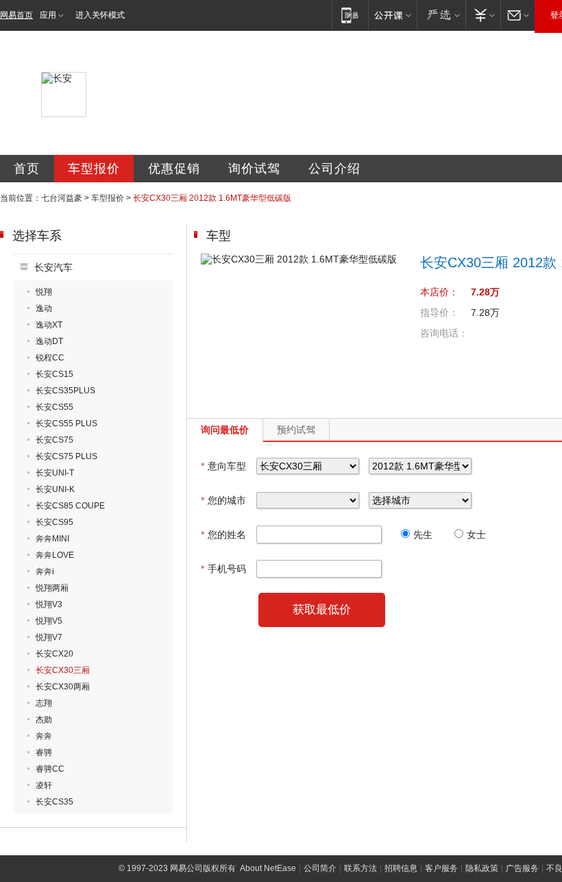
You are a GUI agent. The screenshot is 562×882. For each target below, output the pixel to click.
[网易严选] (441, 14)
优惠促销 (174, 168)
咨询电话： (444, 333)
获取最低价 (322, 609)
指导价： (439, 312)
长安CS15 (54, 374)
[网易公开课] (392, 14)
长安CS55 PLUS (66, 423)
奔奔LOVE (55, 555)
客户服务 (441, 868)
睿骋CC (50, 769)
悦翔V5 (49, 621)
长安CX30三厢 (63, 670)
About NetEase (268, 868)
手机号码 (223, 568)
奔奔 (44, 736)
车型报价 (94, 168)
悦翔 (44, 292)
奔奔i (45, 571)
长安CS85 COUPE (70, 506)
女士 (476, 534)
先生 (422, 534)
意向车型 (223, 466)
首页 (27, 168)
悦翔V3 (49, 604)
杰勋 (44, 719)
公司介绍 (334, 168)
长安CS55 (54, 407)
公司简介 (320, 868)
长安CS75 (54, 440)
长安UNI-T (55, 473)
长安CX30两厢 (63, 686)
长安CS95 (54, 522)
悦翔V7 (49, 637)
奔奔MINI (52, 538)
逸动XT (49, 325)
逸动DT (49, 341)
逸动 (44, 308)
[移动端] (350, 14)
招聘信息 (400, 868)
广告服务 (522, 868)
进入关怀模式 (100, 15)
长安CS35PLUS (65, 390)
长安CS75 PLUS (66, 456)
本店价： (439, 291)
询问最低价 (225, 429)
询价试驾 (254, 168)
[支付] (482, 14)
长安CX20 (54, 654)
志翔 (44, 703)
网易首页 (16, 15)
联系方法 (360, 868)
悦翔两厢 (52, 588)
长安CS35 (54, 802)
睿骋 (44, 752)
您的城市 (223, 500)
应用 (48, 15)
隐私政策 (481, 868)
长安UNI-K (55, 489)
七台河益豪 (61, 198)
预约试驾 (296, 429)
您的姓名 (223, 534)
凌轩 (44, 785)
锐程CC (50, 358)
